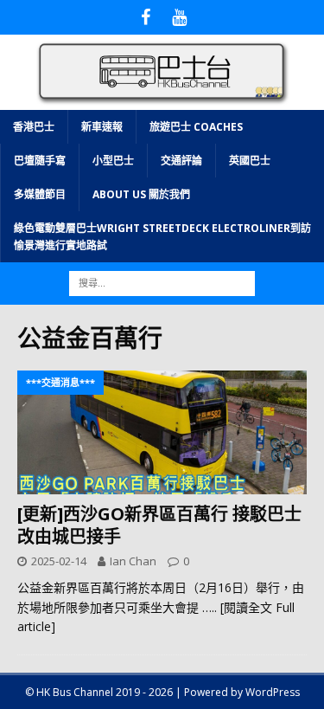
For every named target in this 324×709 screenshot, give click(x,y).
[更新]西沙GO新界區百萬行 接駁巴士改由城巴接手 (159, 525)
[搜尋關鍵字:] (162, 282)
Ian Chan (133, 561)
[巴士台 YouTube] (179, 17)
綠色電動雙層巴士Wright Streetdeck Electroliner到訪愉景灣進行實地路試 (162, 236)
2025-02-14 (58, 561)
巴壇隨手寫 (40, 160)
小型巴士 (113, 160)
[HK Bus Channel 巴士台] (162, 99)
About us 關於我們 (141, 194)
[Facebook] (145, 17)
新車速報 (102, 126)
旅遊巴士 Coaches (196, 126)
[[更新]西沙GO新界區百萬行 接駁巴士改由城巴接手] (162, 432)
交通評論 (181, 160)
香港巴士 (33, 126)
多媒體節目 (40, 194)
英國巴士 (249, 160)
